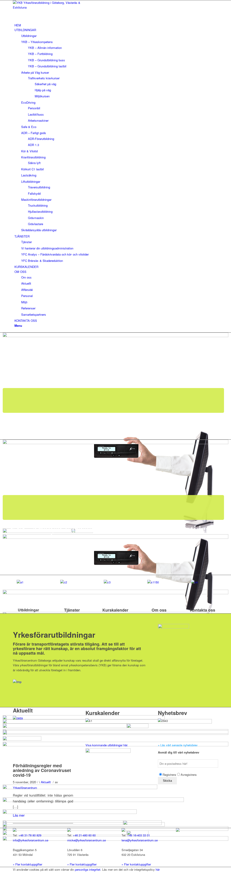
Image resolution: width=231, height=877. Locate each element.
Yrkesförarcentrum (25, 788)
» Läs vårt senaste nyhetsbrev (178, 745)
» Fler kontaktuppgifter (27, 864)
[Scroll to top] (1, 874)
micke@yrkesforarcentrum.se (86, 840)
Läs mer (19, 815)
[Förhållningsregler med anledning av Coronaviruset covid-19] (43, 751)
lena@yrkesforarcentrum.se (140, 840)
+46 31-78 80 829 (29, 835)
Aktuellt (46, 782)
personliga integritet (87, 869)
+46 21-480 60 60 (84, 835)
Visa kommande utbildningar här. (106, 745)
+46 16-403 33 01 (138, 835)
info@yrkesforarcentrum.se (30, 840)
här (158, 869)
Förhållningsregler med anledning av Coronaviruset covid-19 (42, 770)
